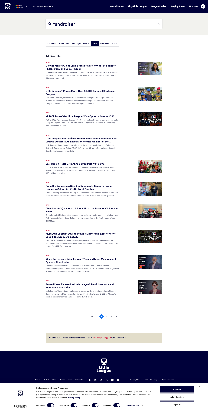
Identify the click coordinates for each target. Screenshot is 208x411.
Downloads (104, 43)
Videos (114, 43)
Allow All (177, 389)
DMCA (54, 380)
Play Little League (137, 6)
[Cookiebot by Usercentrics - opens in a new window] (20, 406)
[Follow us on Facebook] (90, 380)
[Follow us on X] (107, 380)
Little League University (80, 43)
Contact (46, 380)
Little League (154, 380)
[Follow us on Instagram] (95, 380)
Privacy (62, 380)
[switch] (74, 405)
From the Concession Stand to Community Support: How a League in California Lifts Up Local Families (79, 188)
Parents (47, 6)
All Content (51, 43)
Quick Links (21, 6)
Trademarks (79, 380)
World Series (117, 6)
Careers (37, 380)
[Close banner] (199, 387)
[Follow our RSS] (101, 380)
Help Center (63, 43)
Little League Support (101, 338)
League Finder (158, 6)
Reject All (177, 405)
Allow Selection (177, 397)
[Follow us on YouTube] (112, 380)
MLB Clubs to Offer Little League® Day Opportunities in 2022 (80, 116)
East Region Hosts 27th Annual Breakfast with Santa (75, 163)
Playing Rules (177, 6)
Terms (70, 380)
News (95, 43)
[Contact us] (118, 380)
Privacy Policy (74, 398)
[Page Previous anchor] (91, 316)
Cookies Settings (132, 405)
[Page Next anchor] (117, 316)
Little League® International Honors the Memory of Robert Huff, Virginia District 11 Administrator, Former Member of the (81, 140)
